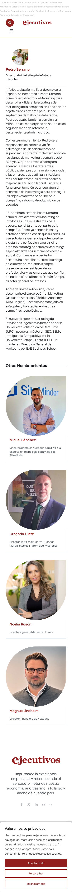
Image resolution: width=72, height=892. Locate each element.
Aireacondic (18, 2)
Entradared (16, 15)
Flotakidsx (39, 6)
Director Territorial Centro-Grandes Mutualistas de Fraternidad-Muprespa (34, 543)
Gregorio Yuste (22, 534)
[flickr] (43, 804)
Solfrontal (5, 15)
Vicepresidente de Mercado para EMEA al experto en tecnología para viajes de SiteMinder (35, 451)
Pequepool (51, 6)
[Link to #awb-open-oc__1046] (10, 23)
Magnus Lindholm (24, 710)
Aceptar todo (36, 863)
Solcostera (17, 6)
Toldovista (41, 11)
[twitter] (29, 804)
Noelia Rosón (20, 624)
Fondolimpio (17, 11)
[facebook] (21, 804)
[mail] (50, 804)
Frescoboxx (56, 2)
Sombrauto (65, 11)
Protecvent (28, 15)
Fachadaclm (31, 2)
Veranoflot (30, 11)
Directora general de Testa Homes (31, 632)
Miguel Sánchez (23, 440)
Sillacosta (28, 6)
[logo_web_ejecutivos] (37, 22)
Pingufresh (43, 2)
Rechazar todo (36, 884)
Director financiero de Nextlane (29, 718)
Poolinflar (5, 11)
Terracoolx (53, 11)
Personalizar (36, 873)
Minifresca (5, 6)
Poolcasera (63, 6)
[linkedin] (36, 804)
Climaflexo (5, 2)
